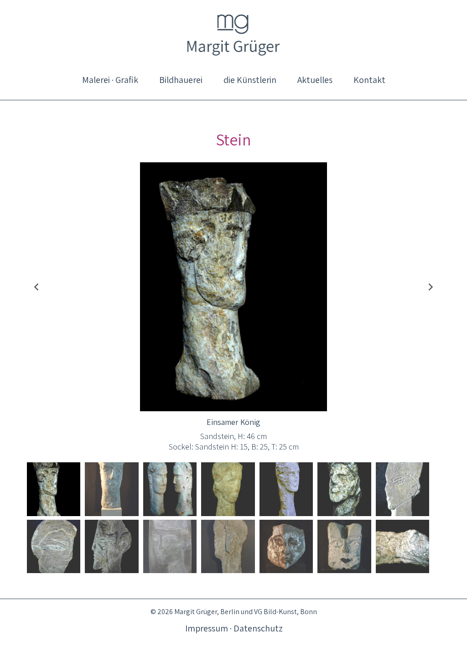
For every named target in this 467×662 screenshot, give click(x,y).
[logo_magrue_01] (233, 34)
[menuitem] (110, 79)
